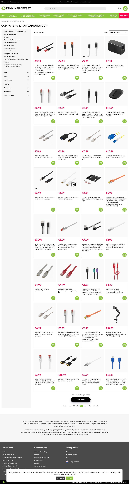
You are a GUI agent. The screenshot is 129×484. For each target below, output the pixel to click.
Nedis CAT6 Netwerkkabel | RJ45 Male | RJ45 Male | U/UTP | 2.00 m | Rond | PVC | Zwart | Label (68, 67)
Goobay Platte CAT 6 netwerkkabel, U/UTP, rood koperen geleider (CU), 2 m (114, 290)
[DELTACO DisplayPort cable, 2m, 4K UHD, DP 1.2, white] (69, 179)
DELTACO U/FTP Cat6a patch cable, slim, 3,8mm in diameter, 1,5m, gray (44, 334)
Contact (36, 455)
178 (74, 406)
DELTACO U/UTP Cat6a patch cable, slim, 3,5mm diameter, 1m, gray (92, 157)
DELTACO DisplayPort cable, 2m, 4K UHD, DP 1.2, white (68, 198)
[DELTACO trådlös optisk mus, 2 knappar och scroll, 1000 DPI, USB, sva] (116, 93)
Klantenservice (14, 2)
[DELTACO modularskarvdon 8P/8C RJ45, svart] (116, 47)
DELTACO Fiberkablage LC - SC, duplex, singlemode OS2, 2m (116, 156)
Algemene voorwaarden (42, 457)
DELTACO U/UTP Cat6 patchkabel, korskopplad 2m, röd (67, 290)
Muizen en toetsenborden (11, 40)
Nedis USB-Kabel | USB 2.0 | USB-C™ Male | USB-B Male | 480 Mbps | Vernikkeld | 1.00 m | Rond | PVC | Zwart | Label (92, 115)
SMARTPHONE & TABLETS (10, 463)
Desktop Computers (10, 48)
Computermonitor (9, 56)
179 (77, 406)
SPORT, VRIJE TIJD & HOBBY (10, 466)
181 (85, 406)
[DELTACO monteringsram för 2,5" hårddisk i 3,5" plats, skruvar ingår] (93, 179)
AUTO (4, 452)
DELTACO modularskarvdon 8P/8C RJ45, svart (114, 66)
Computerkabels (9, 45)
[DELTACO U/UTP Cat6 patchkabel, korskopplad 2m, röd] (69, 270)
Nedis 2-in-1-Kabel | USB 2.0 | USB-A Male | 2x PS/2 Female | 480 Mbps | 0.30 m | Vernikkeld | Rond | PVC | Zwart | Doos (92, 291)
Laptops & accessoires (11, 54)
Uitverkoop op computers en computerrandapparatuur (13, 65)
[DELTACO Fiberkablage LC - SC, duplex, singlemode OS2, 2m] (116, 137)
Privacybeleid (38, 460)
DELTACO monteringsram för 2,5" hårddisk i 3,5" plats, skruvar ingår (92, 199)
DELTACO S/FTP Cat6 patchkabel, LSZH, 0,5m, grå (44, 156)
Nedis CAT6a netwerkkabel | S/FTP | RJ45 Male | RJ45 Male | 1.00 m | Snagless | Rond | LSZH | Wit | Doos (45, 381)
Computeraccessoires (10, 43)
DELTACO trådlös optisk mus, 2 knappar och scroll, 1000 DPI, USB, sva (115, 114)
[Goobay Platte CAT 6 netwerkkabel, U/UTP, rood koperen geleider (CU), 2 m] (116, 270)
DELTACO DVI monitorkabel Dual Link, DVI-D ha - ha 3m (68, 380)
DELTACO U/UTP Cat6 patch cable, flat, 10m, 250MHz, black (68, 113)
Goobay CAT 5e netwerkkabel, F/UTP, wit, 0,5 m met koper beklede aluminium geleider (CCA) (115, 246)
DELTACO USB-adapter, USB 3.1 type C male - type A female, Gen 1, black (68, 157)
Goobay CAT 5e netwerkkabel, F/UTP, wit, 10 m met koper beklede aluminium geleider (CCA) (91, 381)
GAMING (6, 62)
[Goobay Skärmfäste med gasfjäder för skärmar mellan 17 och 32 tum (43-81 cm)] (116, 314)
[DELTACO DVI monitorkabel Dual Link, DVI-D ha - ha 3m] (69, 360)
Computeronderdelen (10, 34)
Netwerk (6, 37)
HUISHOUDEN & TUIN (8, 460)
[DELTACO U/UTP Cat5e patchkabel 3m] (45, 270)
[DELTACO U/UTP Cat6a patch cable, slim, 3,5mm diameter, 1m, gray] (93, 137)
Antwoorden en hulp (40, 452)
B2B (67, 457)
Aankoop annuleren (40, 466)
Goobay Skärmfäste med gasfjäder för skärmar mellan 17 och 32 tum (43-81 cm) (116, 334)
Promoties (6, 474)
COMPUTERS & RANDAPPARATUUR (14, 21)
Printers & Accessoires (10, 51)
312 (90, 406)
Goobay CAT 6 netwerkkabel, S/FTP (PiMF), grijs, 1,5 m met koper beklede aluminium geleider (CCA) (67, 246)
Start (2, 21)
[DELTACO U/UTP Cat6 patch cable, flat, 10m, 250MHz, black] (69, 93)
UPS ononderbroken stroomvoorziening (16, 59)
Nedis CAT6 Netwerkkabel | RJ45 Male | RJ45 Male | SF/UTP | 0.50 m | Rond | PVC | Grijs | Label (68, 334)
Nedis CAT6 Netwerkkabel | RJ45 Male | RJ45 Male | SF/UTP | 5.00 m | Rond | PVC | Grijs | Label (45, 114)
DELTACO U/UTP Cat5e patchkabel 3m (42, 290)
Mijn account (5, 2)
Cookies (36, 463)
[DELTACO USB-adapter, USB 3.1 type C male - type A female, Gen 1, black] (69, 137)
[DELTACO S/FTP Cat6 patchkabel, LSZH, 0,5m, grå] (45, 137)
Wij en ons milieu (71, 455)
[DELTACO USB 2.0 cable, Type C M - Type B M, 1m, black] (45, 179)
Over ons (69, 452)
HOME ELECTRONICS (8, 455)
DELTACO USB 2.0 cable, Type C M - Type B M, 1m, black (44, 198)
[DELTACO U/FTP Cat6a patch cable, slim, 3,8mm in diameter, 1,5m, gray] (45, 314)
